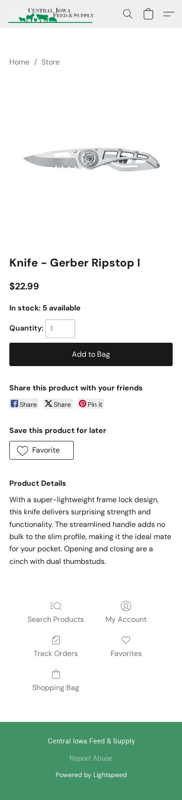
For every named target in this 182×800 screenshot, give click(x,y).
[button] (53, 14)
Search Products (56, 619)
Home (19, 62)
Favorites (126, 653)
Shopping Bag (55, 687)
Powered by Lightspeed (91, 775)
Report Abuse (91, 759)
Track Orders (56, 653)
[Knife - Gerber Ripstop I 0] (91, 159)
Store (51, 62)
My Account (126, 619)
